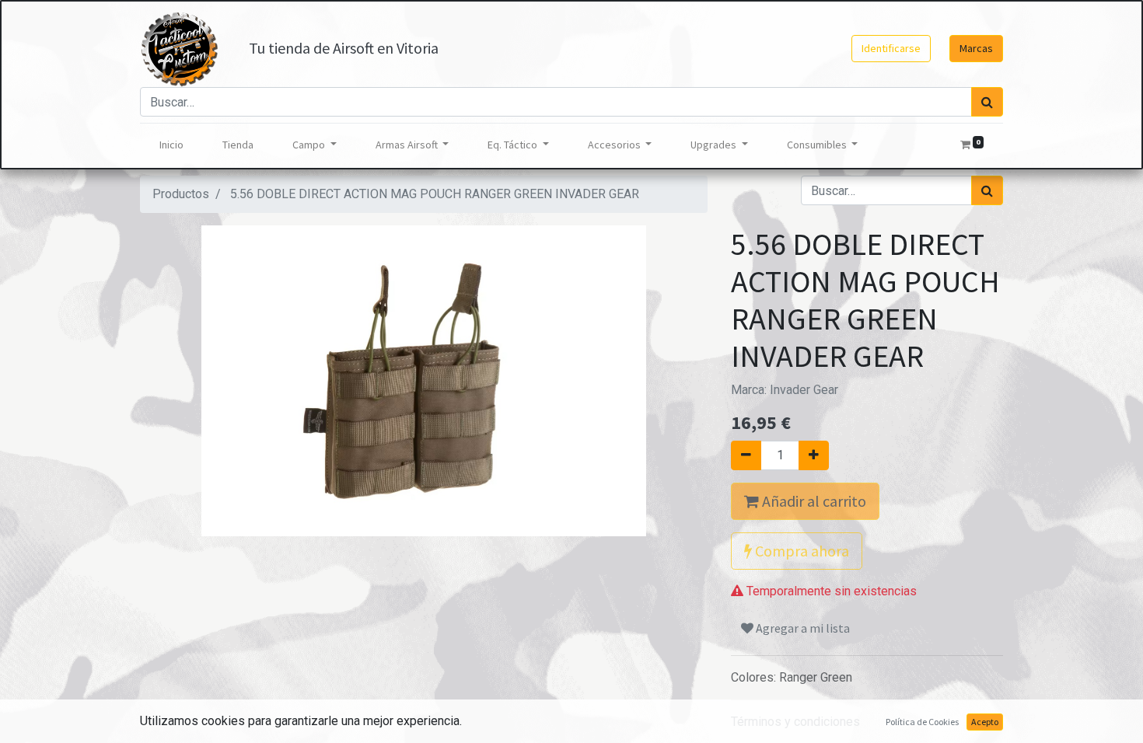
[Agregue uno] (814, 455)
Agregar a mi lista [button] (801, 628)
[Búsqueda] (987, 102)
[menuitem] (171, 145)
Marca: (784, 389)
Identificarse (891, 48)
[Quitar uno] (746, 455)
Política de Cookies (922, 721)
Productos (180, 194)
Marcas (976, 48)
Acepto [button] (984, 721)
